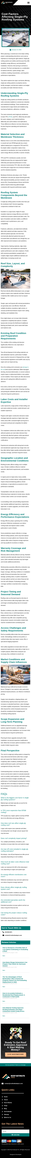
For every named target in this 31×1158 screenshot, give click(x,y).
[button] (28, 2)
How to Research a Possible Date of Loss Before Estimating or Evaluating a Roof (15, 949)
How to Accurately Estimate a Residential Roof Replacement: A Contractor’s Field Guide (14, 995)
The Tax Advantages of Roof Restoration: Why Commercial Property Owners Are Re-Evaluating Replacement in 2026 (15, 979)
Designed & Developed (15, 1154)
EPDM (10, 117)
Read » (4, 955)
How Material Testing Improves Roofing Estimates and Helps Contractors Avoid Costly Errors (13, 1009)
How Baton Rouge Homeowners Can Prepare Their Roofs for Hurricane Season (15, 964)
